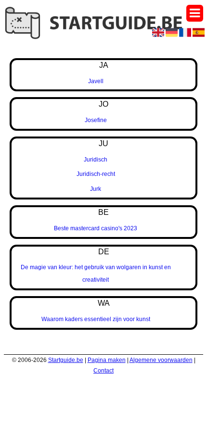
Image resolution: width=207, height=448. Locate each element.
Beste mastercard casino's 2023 (95, 228)
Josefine (96, 120)
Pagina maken (107, 360)
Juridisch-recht (96, 174)
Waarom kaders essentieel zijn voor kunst (95, 319)
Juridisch (95, 159)
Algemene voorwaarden (161, 360)
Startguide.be (65, 360)
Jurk (95, 189)
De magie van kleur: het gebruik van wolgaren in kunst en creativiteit (96, 273)
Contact (103, 370)
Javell (96, 81)
